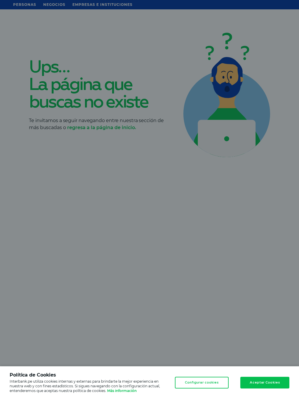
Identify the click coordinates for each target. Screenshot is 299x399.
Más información (122, 390)
